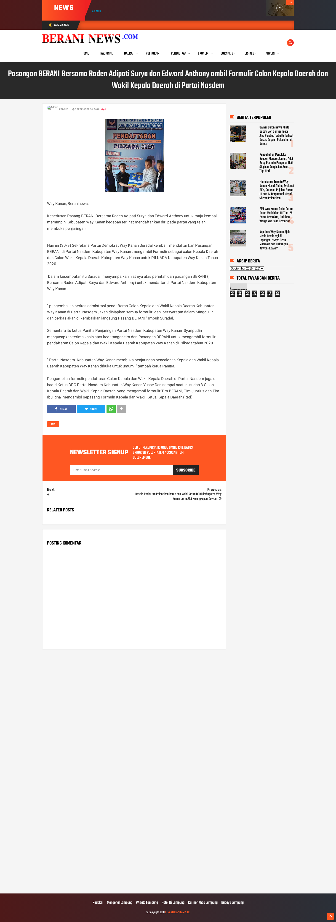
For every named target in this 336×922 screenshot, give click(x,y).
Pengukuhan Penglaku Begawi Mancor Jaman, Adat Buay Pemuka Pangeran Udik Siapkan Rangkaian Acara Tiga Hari (276, 163)
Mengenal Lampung (119, 902)
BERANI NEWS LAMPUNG (177, 912)
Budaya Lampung (232, 902)
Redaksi (98, 902)
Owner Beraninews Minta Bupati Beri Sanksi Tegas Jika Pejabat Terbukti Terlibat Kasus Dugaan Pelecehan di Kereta (276, 136)
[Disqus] (134, 711)
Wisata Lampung (147, 902)
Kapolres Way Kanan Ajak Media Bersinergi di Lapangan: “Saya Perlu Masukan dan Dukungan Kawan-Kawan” (274, 240)
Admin (96, 11)
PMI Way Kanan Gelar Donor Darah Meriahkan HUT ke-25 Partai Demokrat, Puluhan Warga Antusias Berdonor (276, 215)
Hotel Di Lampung (173, 902)
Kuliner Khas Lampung (203, 902)
